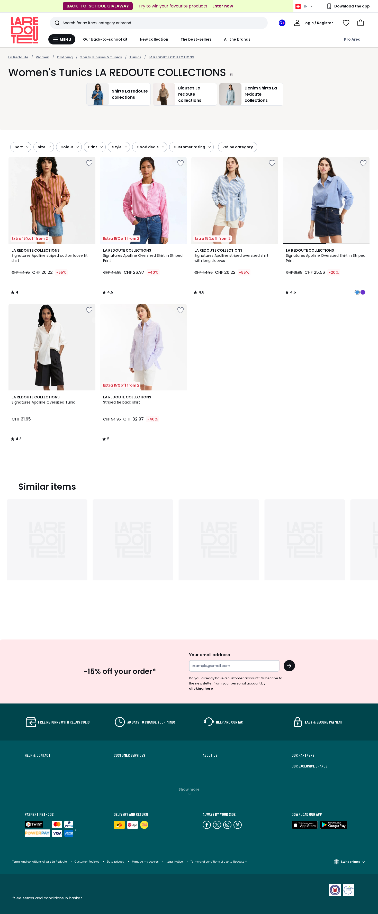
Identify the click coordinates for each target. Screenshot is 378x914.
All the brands (237, 39)
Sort (19, 147)
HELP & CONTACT (37, 755)
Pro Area (352, 39)
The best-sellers (196, 39)
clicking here (201, 688)
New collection (154, 39)
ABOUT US (210, 755)
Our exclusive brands (309, 766)
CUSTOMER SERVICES (129, 755)
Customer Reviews (87, 862)
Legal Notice (174, 862)
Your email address (209, 655)
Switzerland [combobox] (351, 862)
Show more (189, 789)
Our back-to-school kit (105, 39)
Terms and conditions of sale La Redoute (40, 862)
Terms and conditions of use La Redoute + (219, 862)
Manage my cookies (145, 862)
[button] (360, 23)
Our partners (303, 755)
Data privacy (115, 862)
